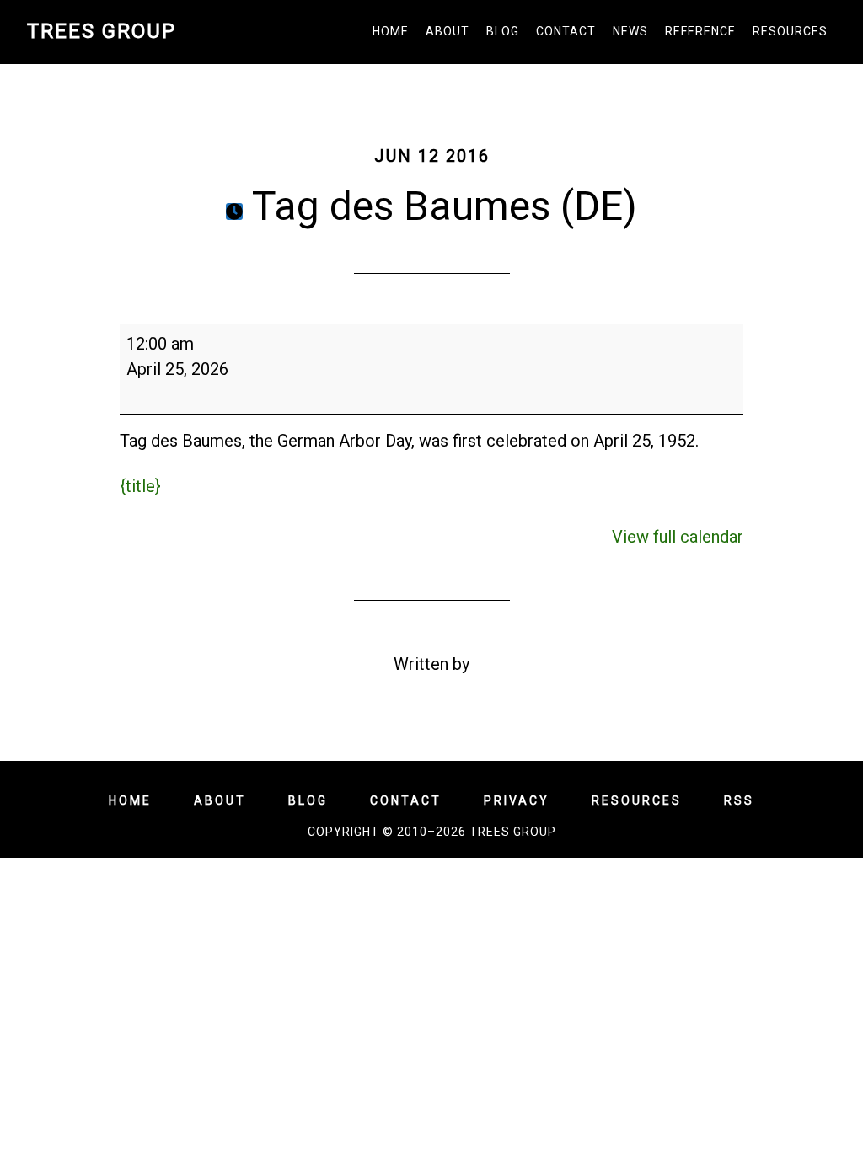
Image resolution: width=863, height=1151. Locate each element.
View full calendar (677, 537)
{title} (140, 486)
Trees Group (101, 31)
